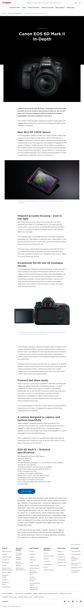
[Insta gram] (68, 601)
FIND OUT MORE (26, 491)
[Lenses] (26, 7)
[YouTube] (81, 601)
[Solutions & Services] (54, 7)
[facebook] (64, 601)
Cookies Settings (39, 597)
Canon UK (5, 601)
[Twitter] (77, 601)
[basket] (79, 3)
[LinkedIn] (73, 601)
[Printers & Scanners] (40, 7)
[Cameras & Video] (20, 7)
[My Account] (75, 3)
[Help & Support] (65, 7)
